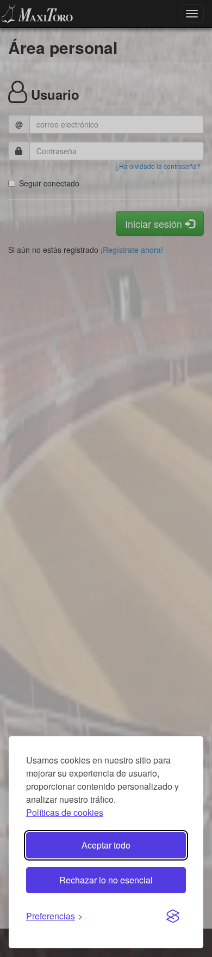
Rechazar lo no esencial (106, 880)
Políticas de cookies (64, 812)
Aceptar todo (106, 845)
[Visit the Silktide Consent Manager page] (173, 917)
